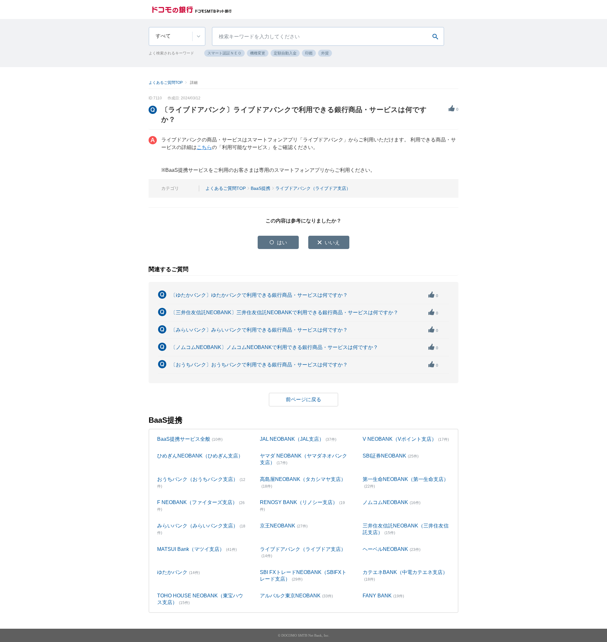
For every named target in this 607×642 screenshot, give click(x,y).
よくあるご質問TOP (166, 82)
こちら (204, 147)
